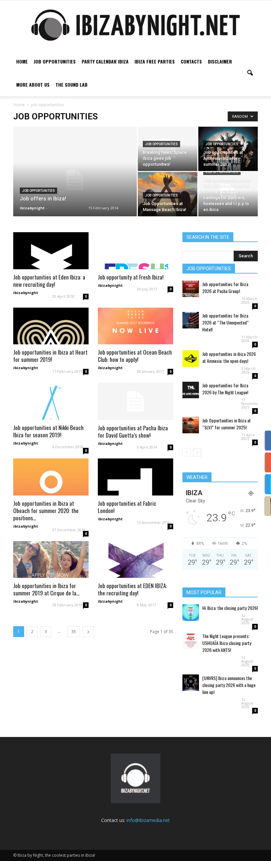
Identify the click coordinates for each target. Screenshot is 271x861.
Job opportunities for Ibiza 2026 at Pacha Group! (225, 287)
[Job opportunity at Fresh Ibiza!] (135, 250)
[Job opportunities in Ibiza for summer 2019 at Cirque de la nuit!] (51, 559)
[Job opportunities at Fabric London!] (135, 476)
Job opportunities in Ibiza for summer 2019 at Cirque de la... (46, 589)
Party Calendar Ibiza (105, 61)
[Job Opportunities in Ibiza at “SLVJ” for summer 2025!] (190, 425)
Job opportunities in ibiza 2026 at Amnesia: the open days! (229, 357)
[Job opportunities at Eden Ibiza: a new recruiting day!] (51, 250)
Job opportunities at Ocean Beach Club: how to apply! (135, 356)
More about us (33, 84)
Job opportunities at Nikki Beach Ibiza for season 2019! (48, 431)
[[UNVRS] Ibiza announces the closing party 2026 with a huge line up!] (190, 682)
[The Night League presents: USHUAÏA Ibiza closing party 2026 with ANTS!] (190, 640)
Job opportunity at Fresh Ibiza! (131, 277)
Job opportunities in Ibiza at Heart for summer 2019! (50, 356)
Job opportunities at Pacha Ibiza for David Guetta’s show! (133, 431)
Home (22, 61)
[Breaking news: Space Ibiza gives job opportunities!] (167, 149)
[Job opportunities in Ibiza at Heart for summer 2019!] (51, 326)
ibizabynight (32, 207)
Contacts (191, 61)
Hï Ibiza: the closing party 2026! (230, 607)
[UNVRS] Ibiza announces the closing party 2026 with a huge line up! (228, 684)
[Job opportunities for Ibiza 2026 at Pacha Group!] (190, 288)
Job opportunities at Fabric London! (127, 507)
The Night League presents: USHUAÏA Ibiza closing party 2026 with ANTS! (226, 642)
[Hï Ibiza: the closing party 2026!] (190, 612)
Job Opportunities (55, 61)
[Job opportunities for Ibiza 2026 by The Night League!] (190, 390)
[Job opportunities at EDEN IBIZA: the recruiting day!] (135, 559)
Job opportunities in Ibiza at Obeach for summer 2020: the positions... (46, 510)
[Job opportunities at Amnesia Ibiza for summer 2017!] (228, 149)
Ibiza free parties (155, 61)
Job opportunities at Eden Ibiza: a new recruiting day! (49, 280)
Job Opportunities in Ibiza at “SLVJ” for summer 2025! (226, 424)
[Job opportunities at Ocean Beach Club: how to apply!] (135, 326)
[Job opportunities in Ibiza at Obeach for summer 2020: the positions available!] (51, 476)
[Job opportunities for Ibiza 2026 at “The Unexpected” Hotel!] (190, 320)
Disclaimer (220, 61)
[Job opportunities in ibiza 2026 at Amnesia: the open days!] (190, 358)
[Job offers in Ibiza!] (75, 180)
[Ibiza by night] (135, 25)
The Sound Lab (72, 84)
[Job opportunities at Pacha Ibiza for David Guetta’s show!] (135, 401)
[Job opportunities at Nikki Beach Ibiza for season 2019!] (51, 401)
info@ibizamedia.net (148, 820)
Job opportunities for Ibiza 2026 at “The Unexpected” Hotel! (225, 322)
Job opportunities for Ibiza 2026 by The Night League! (225, 389)
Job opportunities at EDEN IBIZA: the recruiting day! (132, 589)
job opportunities (38, 191)
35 (73, 631)
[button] (250, 73)
